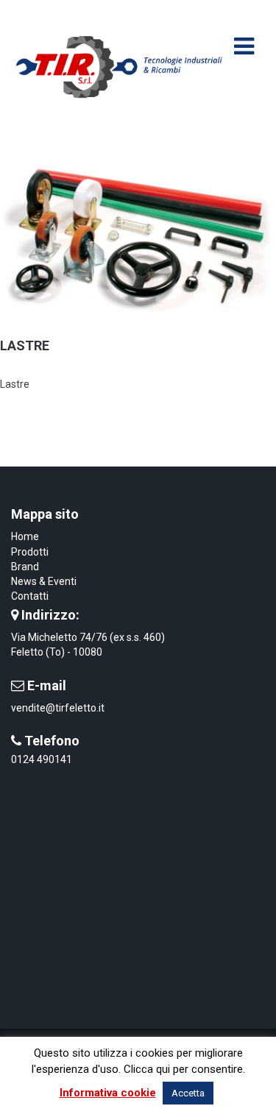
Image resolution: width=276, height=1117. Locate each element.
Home (25, 536)
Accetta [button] (188, 1093)
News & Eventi (44, 581)
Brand (25, 566)
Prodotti (30, 552)
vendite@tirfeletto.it (58, 708)
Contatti (30, 596)
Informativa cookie (108, 1092)
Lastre (24, 345)
